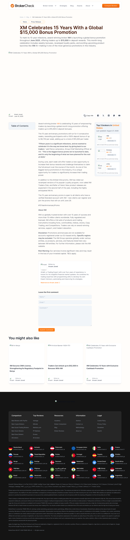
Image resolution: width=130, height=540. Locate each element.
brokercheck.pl (60, 456)
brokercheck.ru (18, 456)
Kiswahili (11, 484)
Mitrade (35, 424)
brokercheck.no (18, 463)
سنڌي (46, 486)
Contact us (79, 424)
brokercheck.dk (60, 463)
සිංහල (42, 486)
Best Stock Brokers (18, 431)
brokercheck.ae (60, 470)
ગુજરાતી (116, 484)
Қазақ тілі (59, 484)
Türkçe (73, 486)
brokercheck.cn (102, 470)
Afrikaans (76, 484)
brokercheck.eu (81, 449)
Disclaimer (100, 427)
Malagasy (11, 486)
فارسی (26, 486)
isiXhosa (85, 486)
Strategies (63, 6)
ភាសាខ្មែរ (40, 484)
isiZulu (98, 486)
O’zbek (81, 486)
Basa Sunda (88, 484)
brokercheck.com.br (20, 477)
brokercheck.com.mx (62, 477)
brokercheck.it (101, 449)
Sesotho (38, 486)
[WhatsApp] (114, 115)
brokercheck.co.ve (40, 477)
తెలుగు (63, 486)
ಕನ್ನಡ (120, 484)
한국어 (31, 484)
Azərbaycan (95, 484)
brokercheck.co (102, 463)
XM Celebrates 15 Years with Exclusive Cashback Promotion (102, 367)
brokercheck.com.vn (20, 470)
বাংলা (100, 484)
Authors (78, 420)
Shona (50, 486)
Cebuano (104, 484)
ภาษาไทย (26, 484)
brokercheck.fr (119, 449)
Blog (72, 6)
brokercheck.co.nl (82, 463)
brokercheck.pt (81, 456)
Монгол (71, 484)
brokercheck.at (60, 449)
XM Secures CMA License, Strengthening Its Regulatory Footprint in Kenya (26, 368)
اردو (77, 486)
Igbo (48, 484)
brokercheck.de (18, 449)
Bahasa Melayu (18, 484)
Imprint (99, 431)
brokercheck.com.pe (83, 477)
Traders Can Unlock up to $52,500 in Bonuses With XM (63, 367)
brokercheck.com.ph (40, 470)
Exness (35, 434)
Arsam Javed (18, 114)
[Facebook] (98, 115)
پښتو (30, 486)
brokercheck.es (102, 456)
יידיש (90, 486)
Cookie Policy (101, 420)
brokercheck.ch (39, 449)
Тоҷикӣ (68, 486)
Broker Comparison (60, 424)
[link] (22, 6)
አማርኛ (82, 484)
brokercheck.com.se (40, 463)
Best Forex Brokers (17, 434)
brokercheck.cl (102, 477)
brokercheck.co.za (121, 463)
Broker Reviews (59, 431)
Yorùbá (94, 486)
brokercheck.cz (39, 456)
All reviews (36, 438)
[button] (22, 126)
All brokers (15, 438)
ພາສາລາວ (52, 484)
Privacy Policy (101, 424)
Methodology (80, 427)
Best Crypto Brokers (18, 424)
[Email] (119, 115)
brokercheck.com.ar (121, 477)
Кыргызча (65, 484)
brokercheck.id (120, 470)
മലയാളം (17, 486)
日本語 (35, 484)
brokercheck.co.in (82, 470)
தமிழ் (60, 486)
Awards (79, 6)
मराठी (22, 486)
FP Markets (36, 431)
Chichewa (110, 484)
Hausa (44, 484)
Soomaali (55, 486)
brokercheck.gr (120, 456)
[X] (103, 115)
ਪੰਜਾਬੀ (33, 486)
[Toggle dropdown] (55, 5)
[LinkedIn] (109, 115)
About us (78, 431)
